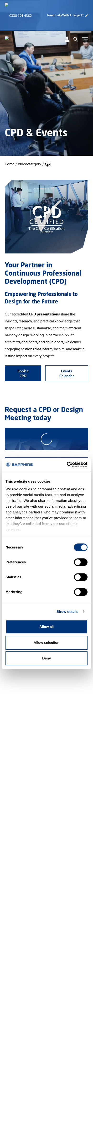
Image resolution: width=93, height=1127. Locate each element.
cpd (48, 164)
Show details (67, 612)
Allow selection (47, 642)
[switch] (81, 562)
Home (9, 164)
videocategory (29, 164)
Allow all (46, 627)
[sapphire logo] (25, 39)
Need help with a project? (65, 15)
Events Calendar (66, 373)
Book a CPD (22, 373)
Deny (46, 658)
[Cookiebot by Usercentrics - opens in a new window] (67, 465)
